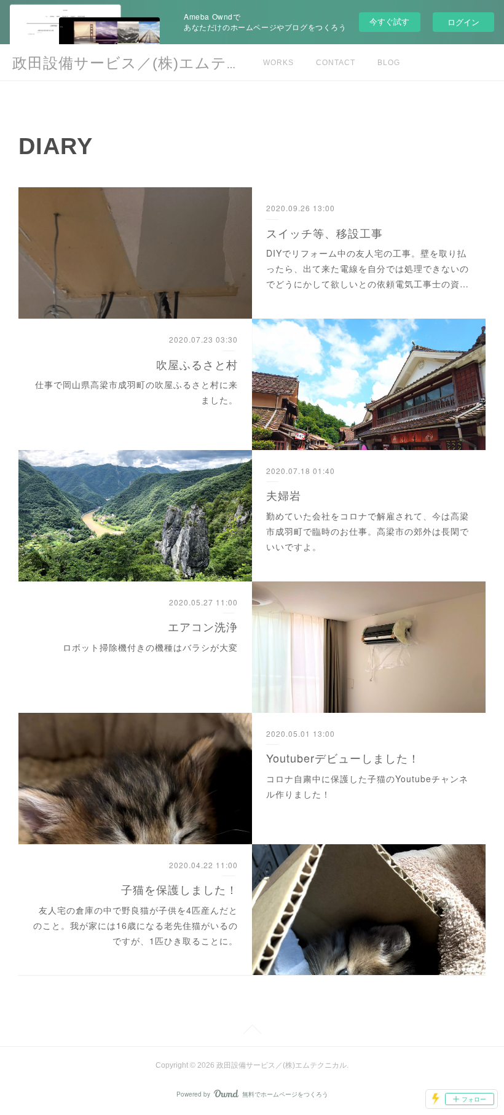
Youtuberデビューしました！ (343, 758)
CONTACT (335, 62)
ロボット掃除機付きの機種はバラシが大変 (150, 647)
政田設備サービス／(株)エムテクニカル (151, 63)
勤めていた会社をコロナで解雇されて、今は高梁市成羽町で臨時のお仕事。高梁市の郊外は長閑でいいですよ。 (367, 531)
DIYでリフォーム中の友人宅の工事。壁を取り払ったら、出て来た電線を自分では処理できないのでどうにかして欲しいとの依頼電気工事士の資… (367, 268)
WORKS (278, 62)
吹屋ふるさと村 (197, 364)
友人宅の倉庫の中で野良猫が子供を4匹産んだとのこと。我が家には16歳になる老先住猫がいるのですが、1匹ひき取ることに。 (135, 925)
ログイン (463, 22)
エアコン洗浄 (203, 626)
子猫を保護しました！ (179, 889)
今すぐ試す (389, 21)
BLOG (388, 62)
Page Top (252, 1031)
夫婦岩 (283, 495)
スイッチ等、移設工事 (324, 233)
